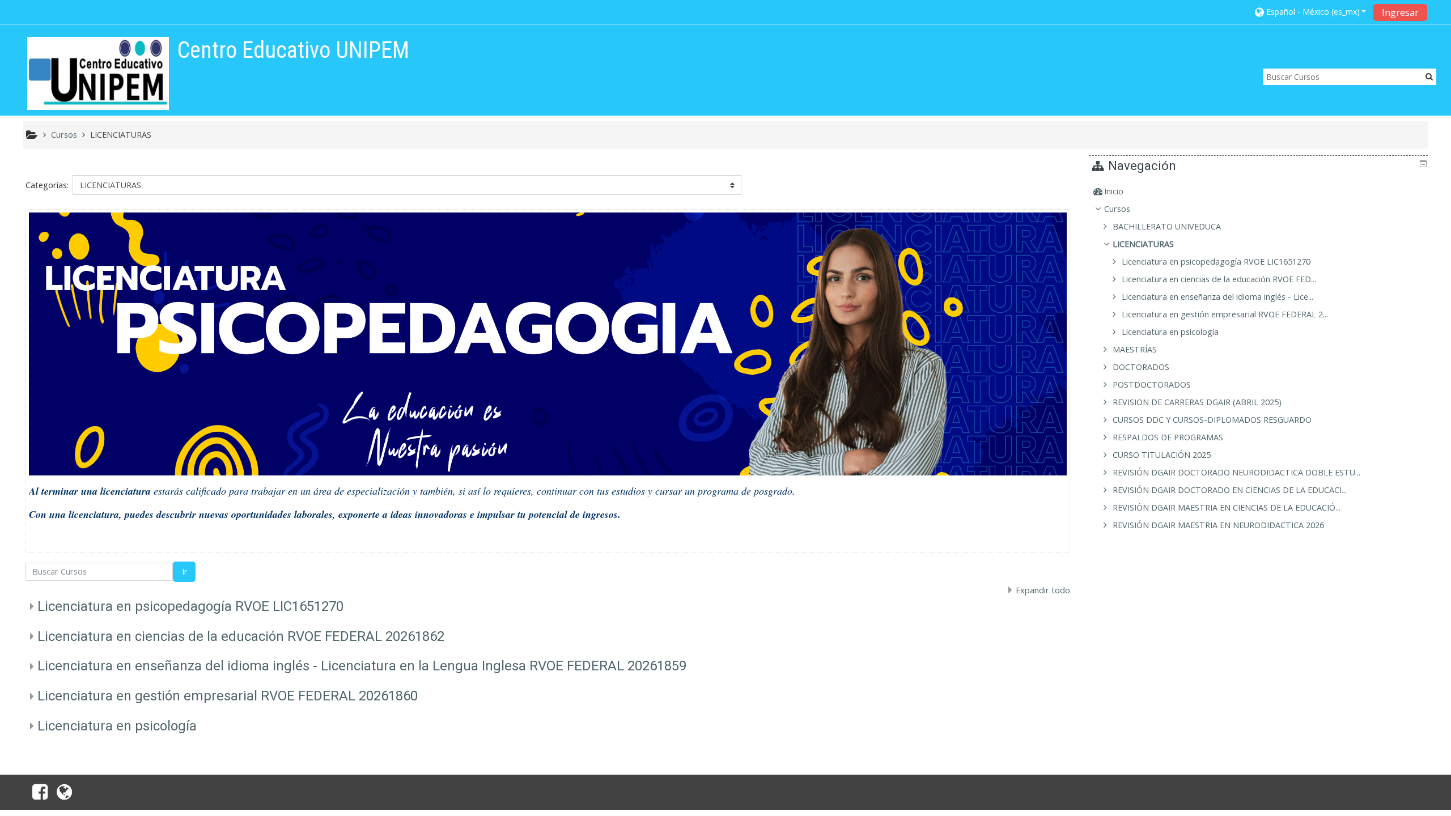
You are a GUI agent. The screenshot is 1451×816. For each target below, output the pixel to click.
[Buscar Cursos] (1429, 76)
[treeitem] (1260, 191)
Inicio (1113, 191)
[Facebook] (37, 795)
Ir (184, 571)
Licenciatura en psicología (117, 726)
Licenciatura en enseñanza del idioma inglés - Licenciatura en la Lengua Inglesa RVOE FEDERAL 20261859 (361, 666)
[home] (98, 73)
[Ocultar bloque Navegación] (1423, 163)
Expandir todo (1043, 590)
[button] (1310, 11)
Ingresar (1400, 12)
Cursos (1117, 208)
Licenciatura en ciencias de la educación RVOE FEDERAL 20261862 (240, 636)
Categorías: (47, 185)
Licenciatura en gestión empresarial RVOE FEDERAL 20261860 (227, 696)
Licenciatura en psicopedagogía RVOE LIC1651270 (190, 606)
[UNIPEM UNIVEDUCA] (66, 795)
